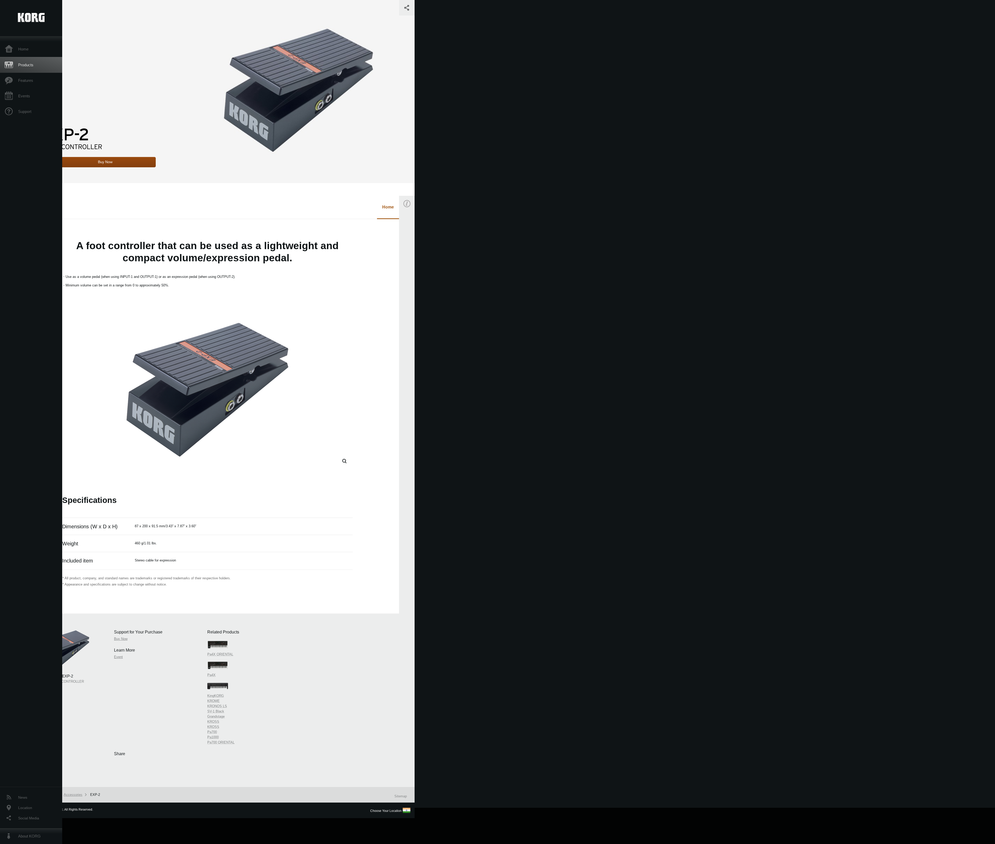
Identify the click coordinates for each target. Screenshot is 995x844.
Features (25, 80)
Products (25, 65)
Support (24, 111)
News (22, 797)
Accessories (73, 795)
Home (23, 49)
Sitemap (400, 796)
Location (25, 808)
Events (24, 96)
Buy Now (413, 275)
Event (411, 319)
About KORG (29, 836)
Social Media (28, 818)
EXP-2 (95, 795)
